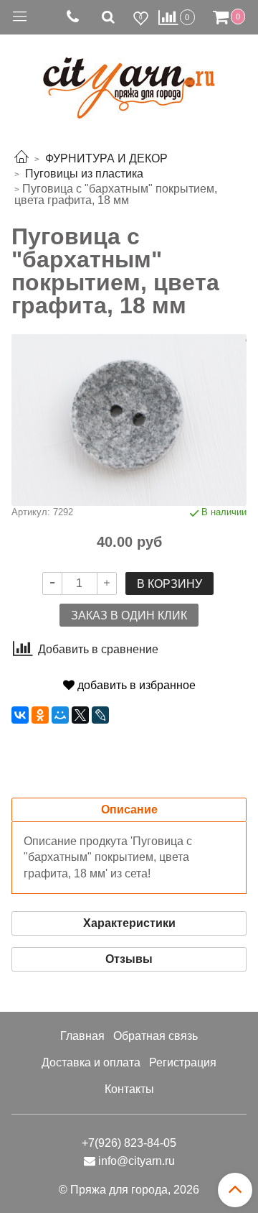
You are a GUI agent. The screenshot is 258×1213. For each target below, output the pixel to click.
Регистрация (182, 1062)
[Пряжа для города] (129, 79)
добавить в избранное (135, 685)
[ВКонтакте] (20, 715)
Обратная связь (155, 1036)
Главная (82, 1036)
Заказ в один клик (129, 615)
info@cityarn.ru (136, 1161)
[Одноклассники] (40, 715)
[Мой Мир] (60, 715)
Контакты (129, 1089)
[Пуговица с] (129, 419)
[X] (80, 715)
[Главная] (21, 158)
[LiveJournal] (100, 715)
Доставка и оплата (91, 1062)
